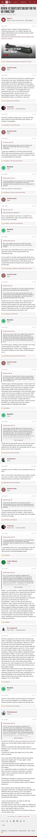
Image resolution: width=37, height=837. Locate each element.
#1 (35, 26)
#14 (35, 533)
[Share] (33, 26)
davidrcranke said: (8, 178)
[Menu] (2, 2)
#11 (35, 421)
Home (33, 830)
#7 (35, 236)
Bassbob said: (6, 209)
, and (13, 160)
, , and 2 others (18, 61)
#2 (35, 75)
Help (29, 830)
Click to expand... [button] (18, 440)
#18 (35, 719)
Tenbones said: (7, 142)
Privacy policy (22, 830)
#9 (35, 327)
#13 (35, 496)
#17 (35, 695)
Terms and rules (13, 830)
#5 (35, 174)
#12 (35, 466)
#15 (35, 568)
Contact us (4, 830)
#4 (35, 138)
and (12, 100)
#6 (35, 205)
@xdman (18, 188)
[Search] (34, 2)
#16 (35, 635)
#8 (35, 281)
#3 (35, 114)
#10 (35, 369)
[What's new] (30, 2)
